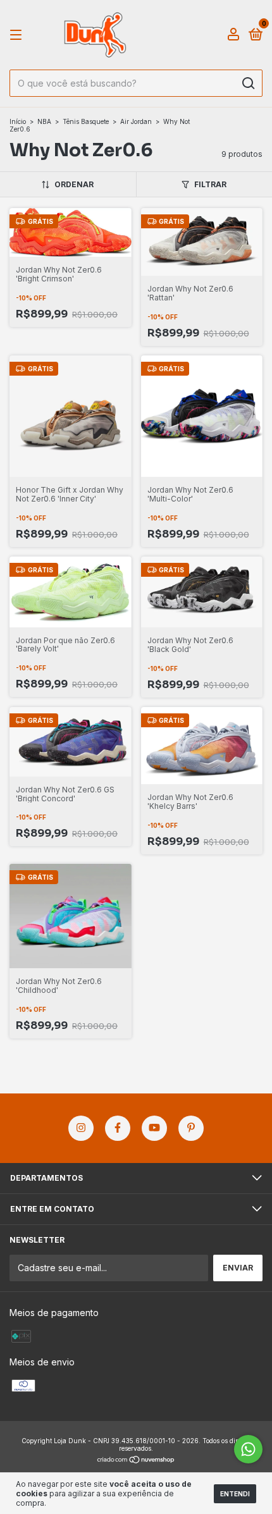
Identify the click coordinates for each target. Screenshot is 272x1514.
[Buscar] (247, 83)
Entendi (235, 1494)
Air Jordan (136, 121)
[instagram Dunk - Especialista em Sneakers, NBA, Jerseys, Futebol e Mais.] (81, 1128)
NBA (44, 121)
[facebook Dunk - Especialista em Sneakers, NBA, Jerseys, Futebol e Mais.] (117, 1128)
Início (17, 121)
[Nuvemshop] (136, 1460)
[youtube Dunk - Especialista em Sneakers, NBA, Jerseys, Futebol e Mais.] (154, 1128)
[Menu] (18, 35)
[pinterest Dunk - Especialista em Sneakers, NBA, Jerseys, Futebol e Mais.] (191, 1128)
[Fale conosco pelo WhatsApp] (248, 1449)
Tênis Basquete (86, 121)
